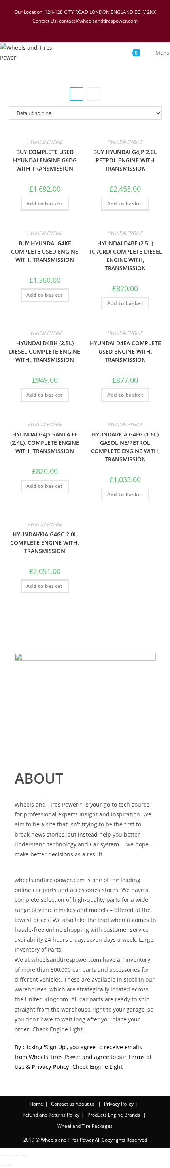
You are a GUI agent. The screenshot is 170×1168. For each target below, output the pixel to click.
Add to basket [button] (44, 203)
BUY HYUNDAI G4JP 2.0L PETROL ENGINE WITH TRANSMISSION (125, 160)
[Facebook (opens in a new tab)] (71, 28)
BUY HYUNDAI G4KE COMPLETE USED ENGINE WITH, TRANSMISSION (44, 251)
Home (36, 1103)
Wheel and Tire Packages (85, 1126)
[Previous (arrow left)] (3, 1165)
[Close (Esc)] (24, 1155)
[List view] (93, 94)
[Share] (17, 1155)
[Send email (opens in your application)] (111, 28)
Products (97, 1115)
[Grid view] (76, 94)
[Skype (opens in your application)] (101, 28)
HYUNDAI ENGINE (44, 142)
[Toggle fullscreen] (10, 1155)
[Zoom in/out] (3, 1155)
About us (85, 1103)
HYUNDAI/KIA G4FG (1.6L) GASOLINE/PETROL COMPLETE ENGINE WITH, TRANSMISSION (125, 447)
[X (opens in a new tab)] (60, 28)
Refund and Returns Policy (51, 1115)
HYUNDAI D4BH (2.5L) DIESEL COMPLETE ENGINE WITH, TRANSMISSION (44, 351)
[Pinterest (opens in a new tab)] (81, 28)
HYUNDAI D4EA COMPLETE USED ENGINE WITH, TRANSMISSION (125, 351)
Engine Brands (124, 1115)
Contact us (62, 1103)
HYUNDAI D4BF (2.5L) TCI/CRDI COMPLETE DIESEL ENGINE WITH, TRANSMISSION (125, 255)
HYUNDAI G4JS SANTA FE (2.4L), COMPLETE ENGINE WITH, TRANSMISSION (44, 443)
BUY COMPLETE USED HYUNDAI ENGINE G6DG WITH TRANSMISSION (45, 160)
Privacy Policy (119, 1103)
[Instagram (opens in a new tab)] (91, 28)
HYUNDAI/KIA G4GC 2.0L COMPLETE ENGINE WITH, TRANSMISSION (44, 542)
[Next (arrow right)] (10, 1165)
